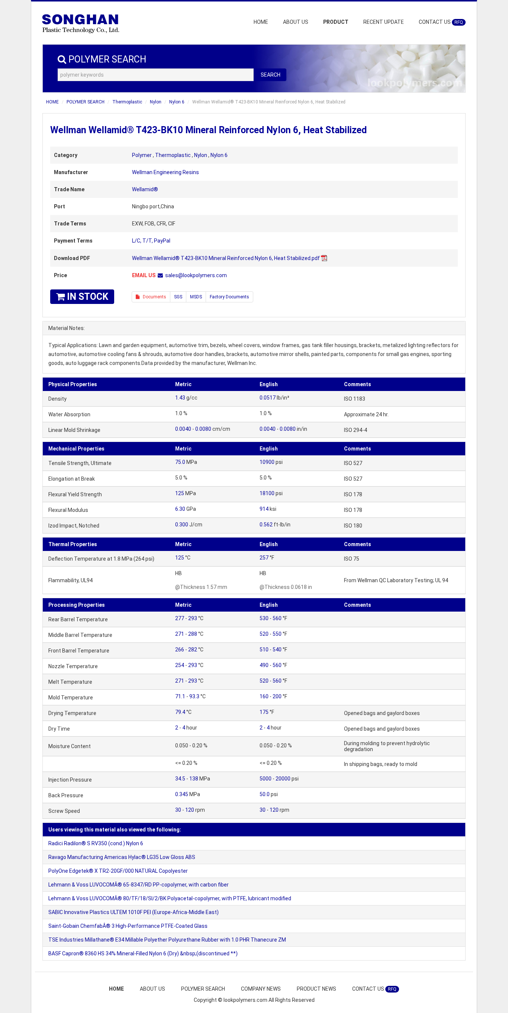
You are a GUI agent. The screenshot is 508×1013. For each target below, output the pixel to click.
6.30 (180, 509)
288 (192, 634)
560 (277, 618)
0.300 (181, 525)
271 (179, 634)
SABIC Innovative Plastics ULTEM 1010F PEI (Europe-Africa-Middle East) (133, 912)
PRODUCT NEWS (316, 989)
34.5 (180, 779)
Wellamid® (145, 189)
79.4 (180, 712)
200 (277, 696)
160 (264, 696)
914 (264, 509)
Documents (152, 296)
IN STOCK (86, 296)
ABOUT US (295, 22)
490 (264, 665)
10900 (267, 462)
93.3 (194, 696)
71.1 (180, 696)
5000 (265, 779)
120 (189, 810)
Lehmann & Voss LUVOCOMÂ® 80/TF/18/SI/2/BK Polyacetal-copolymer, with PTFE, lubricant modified (169, 898)
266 (179, 650)
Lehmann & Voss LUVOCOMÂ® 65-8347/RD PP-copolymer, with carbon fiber (138, 885)
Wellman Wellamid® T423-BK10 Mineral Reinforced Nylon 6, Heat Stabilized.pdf (226, 258)
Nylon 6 (176, 102)
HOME (261, 22)
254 (179, 665)
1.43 (180, 398)
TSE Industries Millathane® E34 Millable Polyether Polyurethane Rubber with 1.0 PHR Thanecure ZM (167, 940)
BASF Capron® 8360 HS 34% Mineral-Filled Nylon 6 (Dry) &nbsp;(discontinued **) (143, 953)
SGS (178, 296)
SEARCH (270, 75)
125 (179, 493)
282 (192, 650)
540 (277, 650)
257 (264, 558)
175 (264, 712)
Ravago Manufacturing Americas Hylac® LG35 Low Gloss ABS (121, 857)
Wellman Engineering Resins (165, 172)
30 (178, 810)
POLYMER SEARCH (86, 102)
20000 (283, 779)
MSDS (196, 296)
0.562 (266, 525)
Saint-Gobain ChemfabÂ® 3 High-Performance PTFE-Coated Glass (128, 926)
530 (264, 618)
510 (264, 650)
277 (179, 618)
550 (277, 634)
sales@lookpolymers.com (196, 275)
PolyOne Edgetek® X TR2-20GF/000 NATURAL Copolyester (118, 871)
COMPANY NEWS (261, 989)
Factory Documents (229, 296)
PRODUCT (335, 22)
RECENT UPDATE (383, 22)
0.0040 (183, 429)
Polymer (142, 155)
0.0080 (203, 429)
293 (192, 618)
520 (264, 634)
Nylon (155, 102)
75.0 (180, 462)
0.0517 (268, 398)
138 (193, 779)
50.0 (265, 794)
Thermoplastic (127, 102)
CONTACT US (441, 22)
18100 (267, 493)
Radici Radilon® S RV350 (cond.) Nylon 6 (95, 843)
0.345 (181, 794)
